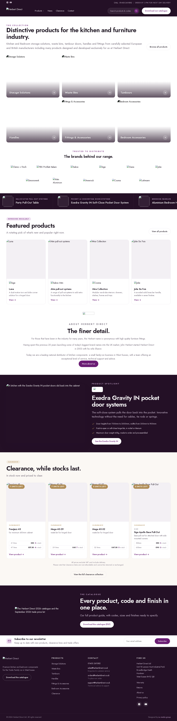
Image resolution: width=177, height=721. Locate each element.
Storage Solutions (59, 663)
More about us (88, 363)
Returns (139, 687)
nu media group (164, 717)
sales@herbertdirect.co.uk (98, 668)
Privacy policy (142, 697)
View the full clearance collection (88, 574)
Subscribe (162, 641)
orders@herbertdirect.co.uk (98, 675)
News (50, 10)
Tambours (55, 673)
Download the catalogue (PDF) (96, 624)
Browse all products (158, 46)
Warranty (140, 682)
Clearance (60, 10)
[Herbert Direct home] (18, 11)
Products (38, 10)
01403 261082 (94, 663)
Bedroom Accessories (60, 688)
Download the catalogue (17, 677)
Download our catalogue (156, 10)
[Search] (136, 11)
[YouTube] (11, 2)
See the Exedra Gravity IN (106, 441)
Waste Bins (56, 668)
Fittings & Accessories (60, 683)
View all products (159, 231)
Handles (55, 678)
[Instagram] (7, 2)
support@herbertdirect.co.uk (99, 682)
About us (140, 692)
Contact (71, 10)
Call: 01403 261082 (123, 3)
